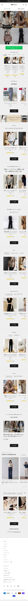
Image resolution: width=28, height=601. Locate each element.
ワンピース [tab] (14, 54)
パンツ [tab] (23, 54)
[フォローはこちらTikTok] (14, 586)
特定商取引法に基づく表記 (9, 579)
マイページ (5, 568)
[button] (7, 75)
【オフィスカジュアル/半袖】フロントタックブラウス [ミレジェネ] (22, 67)
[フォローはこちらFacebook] (4, 586)
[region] (14, 27)
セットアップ (18, 294)
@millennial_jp (17, 531)
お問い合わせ (6, 575)
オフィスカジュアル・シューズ (12, 493)
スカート (17, 335)
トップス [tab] (5, 54)
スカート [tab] (19, 54)
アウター (5, 555)
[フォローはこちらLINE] (18, 586)
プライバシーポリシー (8, 577)
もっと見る (14, 110)
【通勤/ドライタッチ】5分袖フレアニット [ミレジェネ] (10, 191)
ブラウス (7, 253)
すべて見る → (23, 454)
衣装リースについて (7, 581)
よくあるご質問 (6, 573)
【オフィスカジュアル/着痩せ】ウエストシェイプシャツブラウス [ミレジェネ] (15, 68)
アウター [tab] (9, 54)
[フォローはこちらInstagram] (7, 586)
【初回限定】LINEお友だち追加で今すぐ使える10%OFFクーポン (14, 48)
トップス (5, 543)
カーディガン (18, 376)
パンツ (10, 335)
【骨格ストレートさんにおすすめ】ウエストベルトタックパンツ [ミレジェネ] (10, 356)
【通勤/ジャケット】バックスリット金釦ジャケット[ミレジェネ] (10, 396)
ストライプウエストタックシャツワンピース (10, 104)
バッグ (4, 557)
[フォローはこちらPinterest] (11, 586)
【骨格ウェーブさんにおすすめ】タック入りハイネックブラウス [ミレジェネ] (7, 68)
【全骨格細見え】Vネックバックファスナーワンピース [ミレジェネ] (10, 314)
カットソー (14, 253)
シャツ (22, 253)
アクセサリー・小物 (7, 561)
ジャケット (9, 376)
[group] (14, 27)
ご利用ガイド (6, 570)
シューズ (5, 559)
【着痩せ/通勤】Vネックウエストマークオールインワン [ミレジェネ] (10, 232)
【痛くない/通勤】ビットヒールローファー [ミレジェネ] (10, 513)
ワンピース (9, 294)
